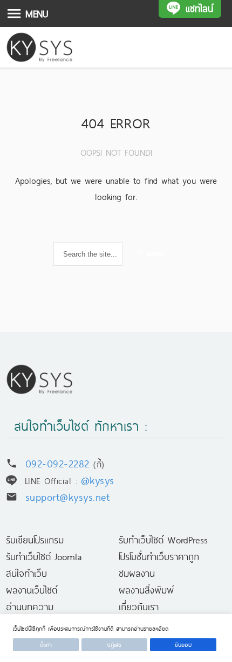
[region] (116, 638)
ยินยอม (183, 644)
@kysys (97, 479)
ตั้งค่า (46, 644)
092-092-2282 (57, 463)
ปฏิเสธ (114, 644)
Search (154, 253)
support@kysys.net (67, 496)
